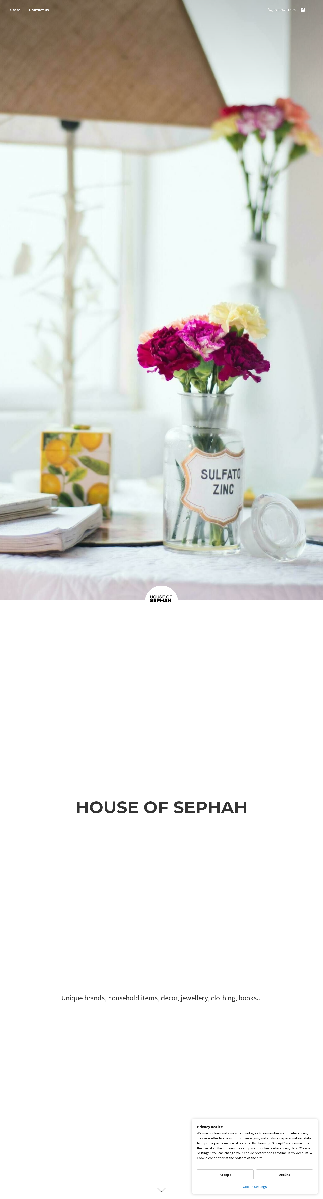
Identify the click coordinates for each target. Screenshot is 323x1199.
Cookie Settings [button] (255, 1186)
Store (15, 9)
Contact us (39, 9)
